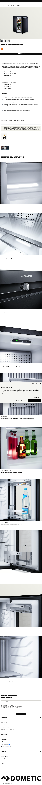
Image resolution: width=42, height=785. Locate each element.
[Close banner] (40, 383)
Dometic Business (7, 724)
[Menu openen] (40, 3)
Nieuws (5, 763)
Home (1, 5)
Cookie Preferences (4, 744)
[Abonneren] (40, 701)
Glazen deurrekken (7, 84)
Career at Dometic (7, 766)
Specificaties (4, 116)
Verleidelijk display (8, 71)
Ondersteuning (3, 719)
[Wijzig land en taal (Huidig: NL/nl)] (40, 1)
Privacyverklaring (4, 739)
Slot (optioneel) (7, 75)
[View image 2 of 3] (5, 40)
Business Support (4, 717)
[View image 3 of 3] (8, 40)
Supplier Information (4, 756)
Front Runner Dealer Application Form (7, 729)
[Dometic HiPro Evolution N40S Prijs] (4, 136)
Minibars (18, 5)
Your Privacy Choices (20, 400)
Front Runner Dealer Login (5, 727)
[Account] (34, 3)
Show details (36, 397)
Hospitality (13, 5)
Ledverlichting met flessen (10, 82)
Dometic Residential (8, 734)
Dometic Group (7, 753)
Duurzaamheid (3, 758)
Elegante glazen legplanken (10, 73)
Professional (6, 5)
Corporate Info (4, 751)
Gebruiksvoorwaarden (5, 749)
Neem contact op (21, 53)
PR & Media (6, 761)
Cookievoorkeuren (4, 741)
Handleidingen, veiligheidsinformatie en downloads (12, 120)
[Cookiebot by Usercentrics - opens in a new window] (33, 383)
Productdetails (4, 59)
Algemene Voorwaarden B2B (6, 746)
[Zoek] (32, 3)
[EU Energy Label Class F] (2, 49)
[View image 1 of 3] (1, 40)
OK (34, 400)
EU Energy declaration (7, 48)
